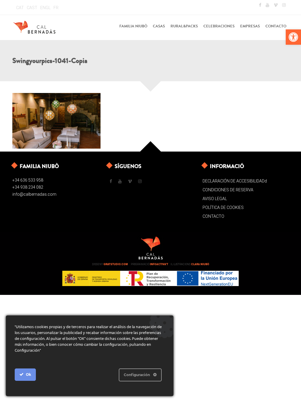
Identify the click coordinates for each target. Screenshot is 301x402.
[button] (293, 37)
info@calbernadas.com (34, 194)
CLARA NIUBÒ (200, 264)
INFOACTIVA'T (159, 264)
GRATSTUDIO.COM (115, 264)
